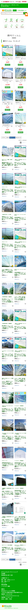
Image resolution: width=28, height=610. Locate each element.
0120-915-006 (5, 6)
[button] (26, 143)
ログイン (14, 10)
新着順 (7, 137)
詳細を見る (8, 64)
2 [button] (22, 142)
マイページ (3, 583)
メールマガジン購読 (5, 586)
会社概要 (3, 573)
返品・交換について (5, 581)
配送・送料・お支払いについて (8, 579)
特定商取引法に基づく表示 (7, 575)
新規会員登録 (4, 584)
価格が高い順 (18, 137)
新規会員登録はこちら (22, 10)
